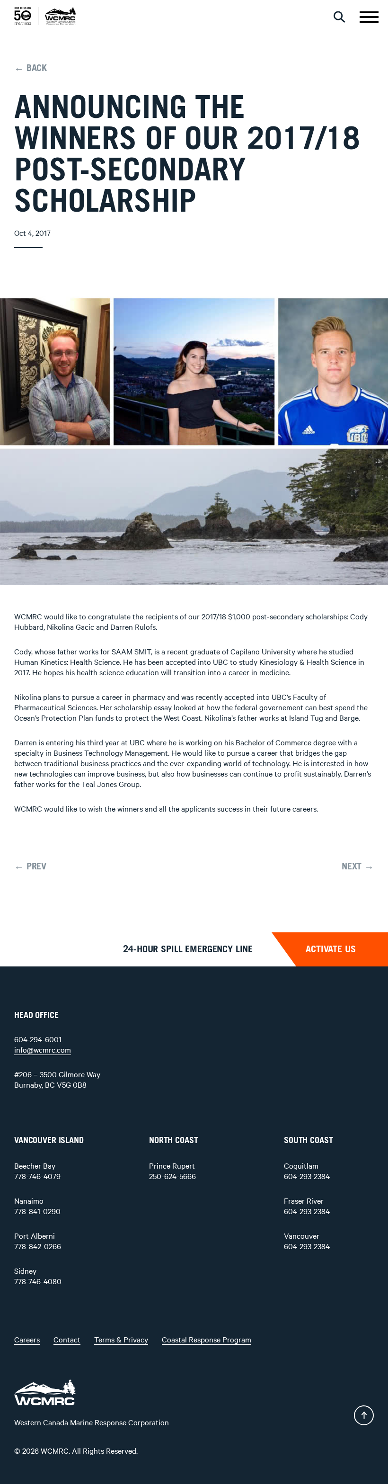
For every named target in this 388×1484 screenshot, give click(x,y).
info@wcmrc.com (42, 1049)
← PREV (30, 866)
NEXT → (358, 866)
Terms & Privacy (121, 1339)
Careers (27, 1339)
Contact (66, 1339)
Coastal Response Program (206, 1339)
